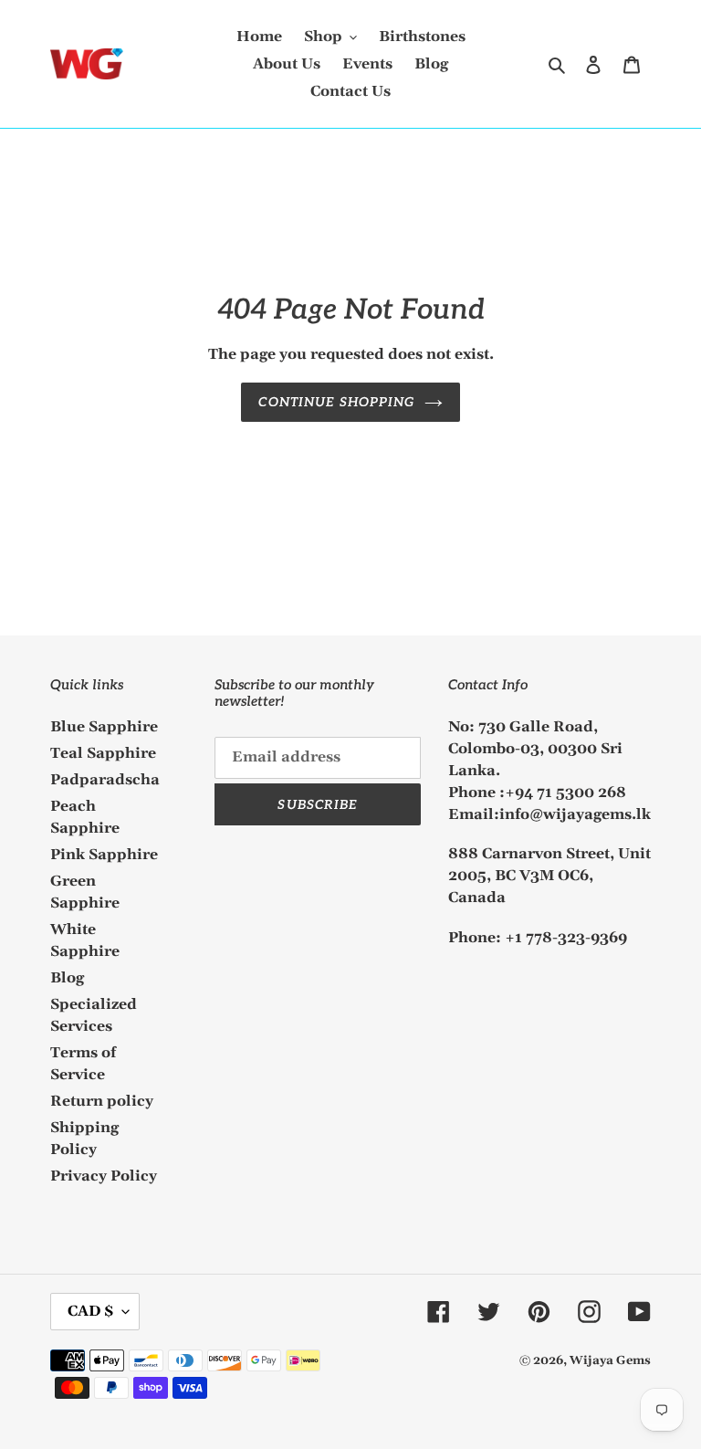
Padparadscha (105, 780)
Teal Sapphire (103, 753)
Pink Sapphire (104, 854)
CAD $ (90, 1311)
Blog (67, 978)
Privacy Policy (103, 1176)
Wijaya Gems (610, 1360)
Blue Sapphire (104, 727)
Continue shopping (336, 402)
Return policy (101, 1101)
